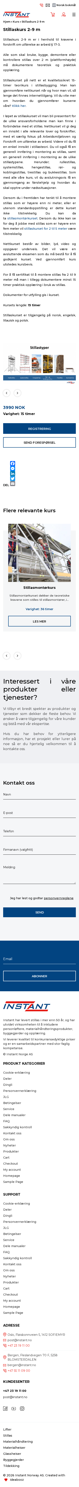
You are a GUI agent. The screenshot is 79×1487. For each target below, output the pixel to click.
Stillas (7, 1435)
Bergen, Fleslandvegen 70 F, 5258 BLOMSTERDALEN (33, 1357)
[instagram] (22, 1408)
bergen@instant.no (22, 1365)
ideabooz (17, 1480)
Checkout (10, 1164)
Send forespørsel (40, 442)
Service (8, 1109)
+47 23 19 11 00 (19, 1345)
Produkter (11, 1151)
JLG (6, 1097)
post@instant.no (20, 1340)
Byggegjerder (13, 1460)
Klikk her (19, 106)
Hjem (6, 21)
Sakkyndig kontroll (17, 1127)
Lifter (7, 1429)
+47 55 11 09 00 (19, 1371)
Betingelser (12, 1103)
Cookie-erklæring (16, 1073)
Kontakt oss (12, 1133)
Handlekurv (51, 14)
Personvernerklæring (19, 1091)
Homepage (11, 1176)
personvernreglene (59, 898)
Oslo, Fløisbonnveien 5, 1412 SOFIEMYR (36, 1335)
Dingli (7, 1085)
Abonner (39, 976)
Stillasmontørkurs (39, 588)
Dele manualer (14, 1115)
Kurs (16, 21)
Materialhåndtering (18, 1441)
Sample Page (13, 1182)
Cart (6, 1157)
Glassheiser (12, 1454)
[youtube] (14, 1408)
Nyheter (9, 1145)
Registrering (39, 429)
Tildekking (11, 1466)
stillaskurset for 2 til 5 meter (45, 229)
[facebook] (5, 1408)
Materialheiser (14, 1448)
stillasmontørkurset (22, 218)
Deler (7, 1079)
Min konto (62, 14)
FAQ (6, 1121)
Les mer (39, 621)
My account (12, 1170)
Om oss (9, 1139)
